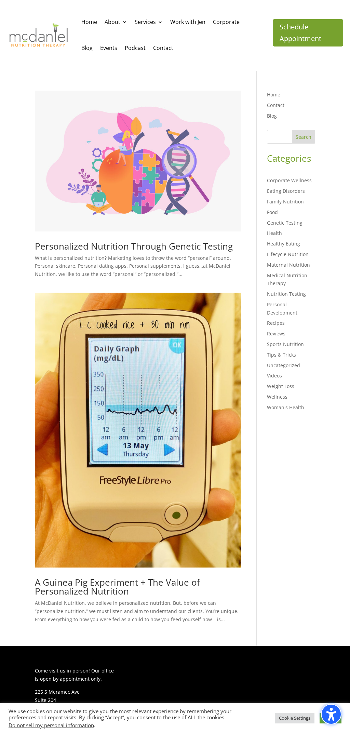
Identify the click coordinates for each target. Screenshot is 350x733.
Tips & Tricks (281, 354)
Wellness (277, 397)
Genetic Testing (284, 222)
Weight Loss (280, 386)
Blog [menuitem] (87, 48)
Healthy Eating (283, 243)
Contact (275, 105)
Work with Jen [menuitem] (187, 22)
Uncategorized (283, 365)
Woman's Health (285, 407)
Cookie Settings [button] (294, 718)
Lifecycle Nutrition (288, 254)
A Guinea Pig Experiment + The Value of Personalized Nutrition (117, 586)
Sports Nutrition (285, 344)
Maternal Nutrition (288, 265)
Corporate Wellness (289, 180)
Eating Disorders (286, 191)
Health (274, 233)
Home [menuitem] (89, 22)
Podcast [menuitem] (135, 48)
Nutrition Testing (286, 294)
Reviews (276, 333)
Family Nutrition (285, 201)
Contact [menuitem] (163, 48)
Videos (274, 375)
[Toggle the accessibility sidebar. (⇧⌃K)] (331, 714)
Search (303, 137)
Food (272, 212)
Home (273, 94)
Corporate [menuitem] (226, 22)
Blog (272, 115)
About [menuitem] (112, 22)
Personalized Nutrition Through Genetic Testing (134, 246)
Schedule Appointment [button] (300, 32)
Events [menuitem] (108, 48)
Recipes (276, 323)
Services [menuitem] (145, 22)
